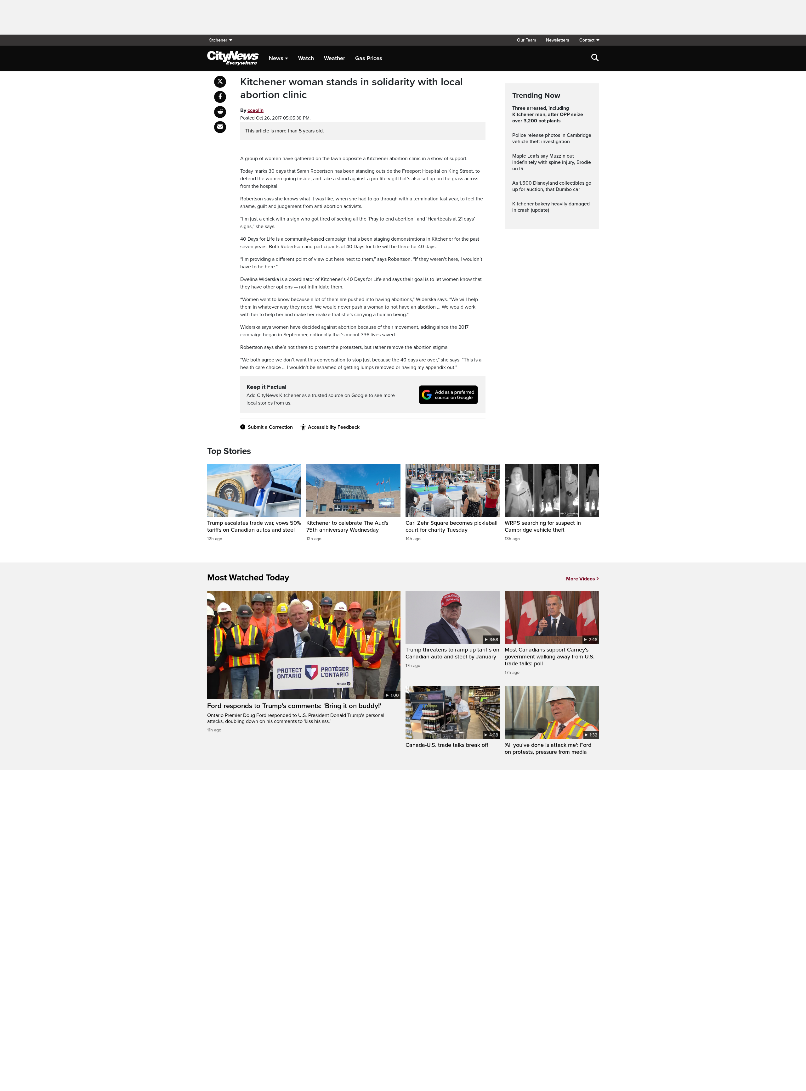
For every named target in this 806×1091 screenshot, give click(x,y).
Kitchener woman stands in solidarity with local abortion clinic (351, 88)
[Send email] (220, 127)
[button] (586, 40)
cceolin (255, 110)
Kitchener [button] (217, 40)
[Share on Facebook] (220, 97)
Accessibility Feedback (334, 427)
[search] (595, 58)
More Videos (580, 579)
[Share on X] (220, 82)
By (252, 110)
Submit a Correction (270, 427)
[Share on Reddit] (220, 112)
